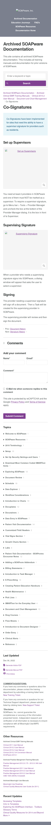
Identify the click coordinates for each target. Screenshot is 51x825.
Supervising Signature (19, 225)
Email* (30, 358)
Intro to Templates (11, 804)
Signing (9, 295)
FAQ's (37, 22)
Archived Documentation (25, 18)
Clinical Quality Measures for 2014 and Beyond (23, 812)
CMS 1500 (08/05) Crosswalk (14, 775)
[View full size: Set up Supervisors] (25, 168)
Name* (6, 358)
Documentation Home (26, 30)
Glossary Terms (10, 809)
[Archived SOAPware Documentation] (24, 10)
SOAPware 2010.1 (10, 755)
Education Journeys (20, 22)
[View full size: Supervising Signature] (25, 250)
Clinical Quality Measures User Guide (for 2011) (21, 786)
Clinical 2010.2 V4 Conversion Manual (17, 752)
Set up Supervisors (17, 142)
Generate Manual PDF (14, 670)
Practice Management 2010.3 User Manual (19, 770)
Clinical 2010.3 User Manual (13, 747)
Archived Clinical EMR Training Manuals (23, 94)
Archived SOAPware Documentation (18, 92)
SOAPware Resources (26, 26)
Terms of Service (37, 401)
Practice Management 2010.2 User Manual (19, 773)
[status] (25, 124)
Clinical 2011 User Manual (13, 745)
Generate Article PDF (13, 665)
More (5, 815)
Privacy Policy (18, 401)
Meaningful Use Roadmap (13, 784)
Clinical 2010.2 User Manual (13, 750)
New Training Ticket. (12, 695)
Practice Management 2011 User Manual (18, 768)
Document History (18, 328)
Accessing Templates (12, 801)
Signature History (17, 331)
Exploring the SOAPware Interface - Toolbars (22, 806)
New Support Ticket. (31, 705)
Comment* (8, 370)
